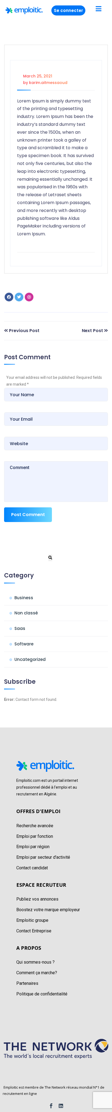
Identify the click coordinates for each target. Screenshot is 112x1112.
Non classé (26, 613)
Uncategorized (30, 659)
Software (23, 644)
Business (23, 598)
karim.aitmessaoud (48, 82)
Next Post (92, 330)
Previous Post (24, 330)
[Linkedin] (60, 1105)
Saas (19, 628)
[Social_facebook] (51, 1105)
